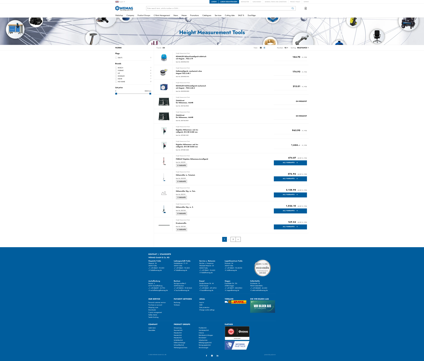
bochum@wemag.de (182, 290)
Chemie (201, 333)
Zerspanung (178, 328)
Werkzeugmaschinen (180, 347)
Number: (280, 48)
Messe (184, 15)
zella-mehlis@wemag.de (260, 290)
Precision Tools (135, 20)
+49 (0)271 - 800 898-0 (234, 288)
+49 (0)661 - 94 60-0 (157, 268)
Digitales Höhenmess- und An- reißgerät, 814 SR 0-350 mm (187, 131)
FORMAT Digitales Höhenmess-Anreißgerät (192, 159)
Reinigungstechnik (205, 345)
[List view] (264, 48)
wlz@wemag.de (231, 270)
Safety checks (152, 315)
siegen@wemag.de (232, 290)
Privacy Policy (295, 2)
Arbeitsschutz (203, 340)
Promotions (194, 15)
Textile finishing (153, 317)
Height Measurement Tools (183, 53)
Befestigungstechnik (205, 342)
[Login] (305, 8)
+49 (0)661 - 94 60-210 (234, 268)
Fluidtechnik (202, 328)
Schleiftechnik (178, 340)
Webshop (124, 20)
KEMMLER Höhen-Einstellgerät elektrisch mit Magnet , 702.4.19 (191, 57)
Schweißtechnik (179, 345)
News (175, 15)
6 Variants (181, 230)
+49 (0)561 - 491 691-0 (208, 288)
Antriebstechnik (204, 330)
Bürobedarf (202, 338)
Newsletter (245, 2)
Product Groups (144, 15)
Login (214, 2)
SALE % (241, 15)
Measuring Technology (149, 20)
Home (117, 20)
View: (256, 48)
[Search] (293, 8)
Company (130, 15)
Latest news (152, 328)
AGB (200, 305)
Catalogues (206, 15)
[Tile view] (260, 48)
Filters (118, 48)
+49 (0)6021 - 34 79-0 (157, 288)
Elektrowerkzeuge (179, 342)
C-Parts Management (162, 15)
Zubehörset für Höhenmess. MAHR (184, 101)
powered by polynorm (270, 354)
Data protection (204, 307)
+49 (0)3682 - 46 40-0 (259, 288)
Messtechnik (178, 333)
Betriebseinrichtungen (206, 335)
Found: (159, 48)
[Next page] (238, 239)
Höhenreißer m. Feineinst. (185, 175)
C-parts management (155, 312)
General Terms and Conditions (276, 2)
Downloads (152, 310)
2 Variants (181, 165)
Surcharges (257, 2)
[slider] (116, 94)
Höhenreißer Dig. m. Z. (185, 207)
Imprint (306, 2)
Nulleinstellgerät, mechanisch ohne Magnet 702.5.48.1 (189, 72)
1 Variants (181, 197)
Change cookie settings (207, 310)
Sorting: (293, 48)
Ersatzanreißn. (181, 223)
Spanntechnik (178, 330)
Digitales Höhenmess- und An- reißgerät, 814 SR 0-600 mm (187, 145)
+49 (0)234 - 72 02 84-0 (183, 288)
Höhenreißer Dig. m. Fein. (186, 191)
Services (218, 15)
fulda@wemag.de (156, 270)
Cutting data (230, 15)
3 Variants (181, 214)
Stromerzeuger (203, 347)
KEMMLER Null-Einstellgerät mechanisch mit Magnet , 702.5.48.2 (191, 87)
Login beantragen (228, 2)
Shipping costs (153, 307)
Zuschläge (252, 15)
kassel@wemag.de (207, 290)
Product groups (182, 324)
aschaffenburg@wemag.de (159, 290)
